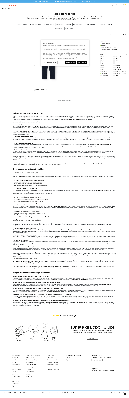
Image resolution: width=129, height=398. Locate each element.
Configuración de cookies (50, 62)
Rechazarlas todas (70, 62)
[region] (65, 53)
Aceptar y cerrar (82, 62)
